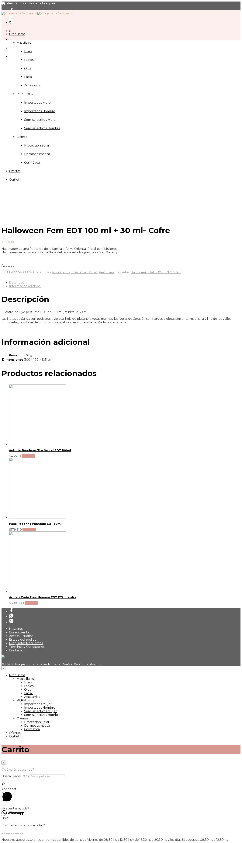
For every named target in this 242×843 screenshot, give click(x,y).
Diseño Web (71, 664)
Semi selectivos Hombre (42, 715)
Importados (61, 272)
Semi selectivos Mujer (40, 711)
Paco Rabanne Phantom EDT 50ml (35, 524)
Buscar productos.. (16, 776)
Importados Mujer (38, 704)
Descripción (18, 282)
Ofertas (14, 733)
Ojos (27, 68)
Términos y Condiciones (26, 647)
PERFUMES (25, 700)
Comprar (28, 456)
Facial (28, 77)
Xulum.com (95, 664)
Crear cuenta (19, 632)
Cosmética (32, 729)
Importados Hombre (39, 707)
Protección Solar (36, 722)
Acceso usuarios (21, 636)
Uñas (28, 51)
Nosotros (15, 629)
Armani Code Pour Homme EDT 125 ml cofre (42, 597)
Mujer (93, 272)
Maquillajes (24, 42)
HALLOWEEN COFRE (164, 272)
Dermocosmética (37, 725)
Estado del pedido (22, 639)
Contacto (16, 650)
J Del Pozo (79, 272)
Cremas (22, 718)
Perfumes (106, 272)
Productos (17, 34)
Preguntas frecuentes (26, 643)
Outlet (14, 736)
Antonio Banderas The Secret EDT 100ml (40, 450)
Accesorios (32, 697)
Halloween (139, 272)
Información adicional (25, 286)
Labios (28, 60)
